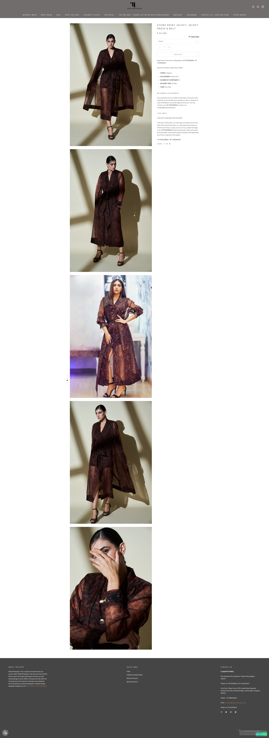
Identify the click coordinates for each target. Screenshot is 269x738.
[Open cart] (263, 6)
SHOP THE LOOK (72, 15)
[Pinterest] (169, 143)
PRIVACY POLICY (132, 678)
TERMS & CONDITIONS (134, 675)
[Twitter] (167, 143)
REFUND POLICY (132, 682)
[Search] (258, 7)
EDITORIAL (109, 15)
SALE (58, 15)
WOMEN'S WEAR (30, 15)
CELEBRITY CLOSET (92, 15)
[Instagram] (231, 712)
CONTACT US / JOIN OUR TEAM (215, 15)
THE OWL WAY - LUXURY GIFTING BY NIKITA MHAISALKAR (144, 15)
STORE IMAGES (239, 15)
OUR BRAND (192, 15)
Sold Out (178, 54)
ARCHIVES (177, 15)
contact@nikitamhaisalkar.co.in (235, 703)
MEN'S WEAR (46, 15)
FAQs (128, 671)
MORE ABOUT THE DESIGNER (36, 686)
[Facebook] (164, 143)
